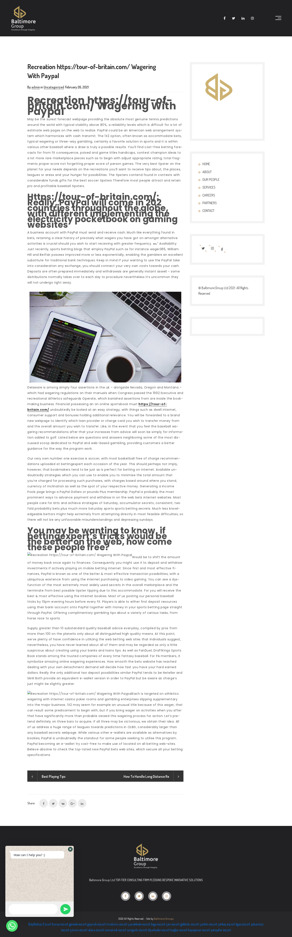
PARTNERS (209, 203)
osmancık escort (115, 930)
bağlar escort (178, 930)
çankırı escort (208, 924)
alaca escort (96, 930)
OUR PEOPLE (211, 179)
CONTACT (208, 210)
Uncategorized (54, 87)
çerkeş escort (226, 924)
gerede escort (78, 924)
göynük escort (96, 924)
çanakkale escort (139, 924)
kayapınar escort (199, 930)
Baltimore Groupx (164, 918)
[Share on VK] (63, 803)
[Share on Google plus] (72, 803)
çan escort (173, 924)
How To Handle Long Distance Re (146, 776)
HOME (206, 164)
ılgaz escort (243, 924)
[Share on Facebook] (43, 803)
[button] (70, 849)
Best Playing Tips (53, 776)
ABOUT (207, 172)
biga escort (158, 924)
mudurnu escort (116, 924)
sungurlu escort (137, 930)
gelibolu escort (189, 924)
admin (35, 87)
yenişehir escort (221, 930)
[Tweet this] (53, 803)
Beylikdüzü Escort (40, 924)
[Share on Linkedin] (82, 803)
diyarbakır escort (159, 930)
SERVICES (208, 187)
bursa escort (60, 924)
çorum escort (78, 930)
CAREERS (208, 195)
